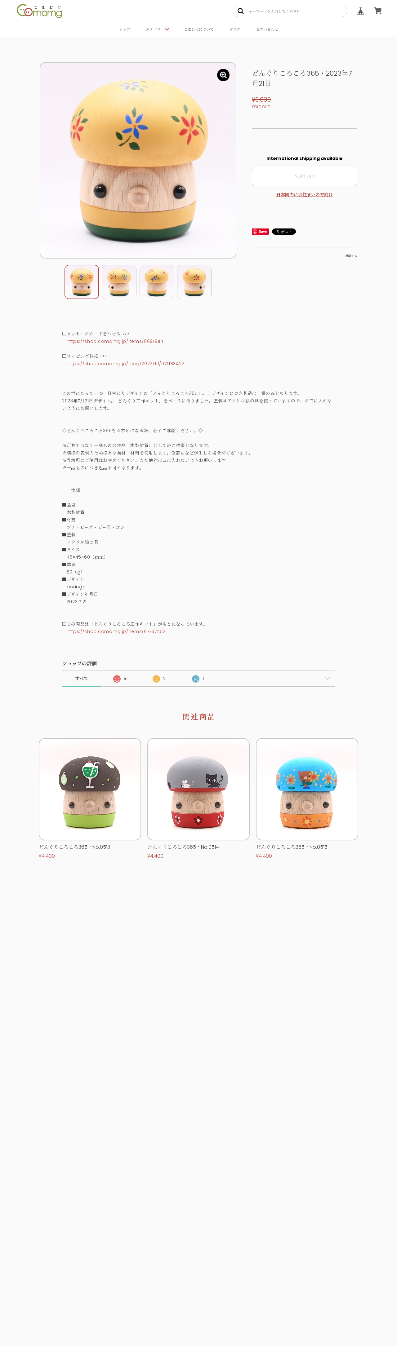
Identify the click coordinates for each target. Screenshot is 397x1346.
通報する (351, 256)
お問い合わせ (267, 29)
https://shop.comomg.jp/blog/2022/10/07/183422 (126, 364)
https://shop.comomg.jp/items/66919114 (115, 341)
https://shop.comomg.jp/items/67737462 (116, 631)
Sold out (305, 176)
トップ (124, 29)
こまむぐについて (199, 29)
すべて (81, 678)
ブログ (234, 29)
